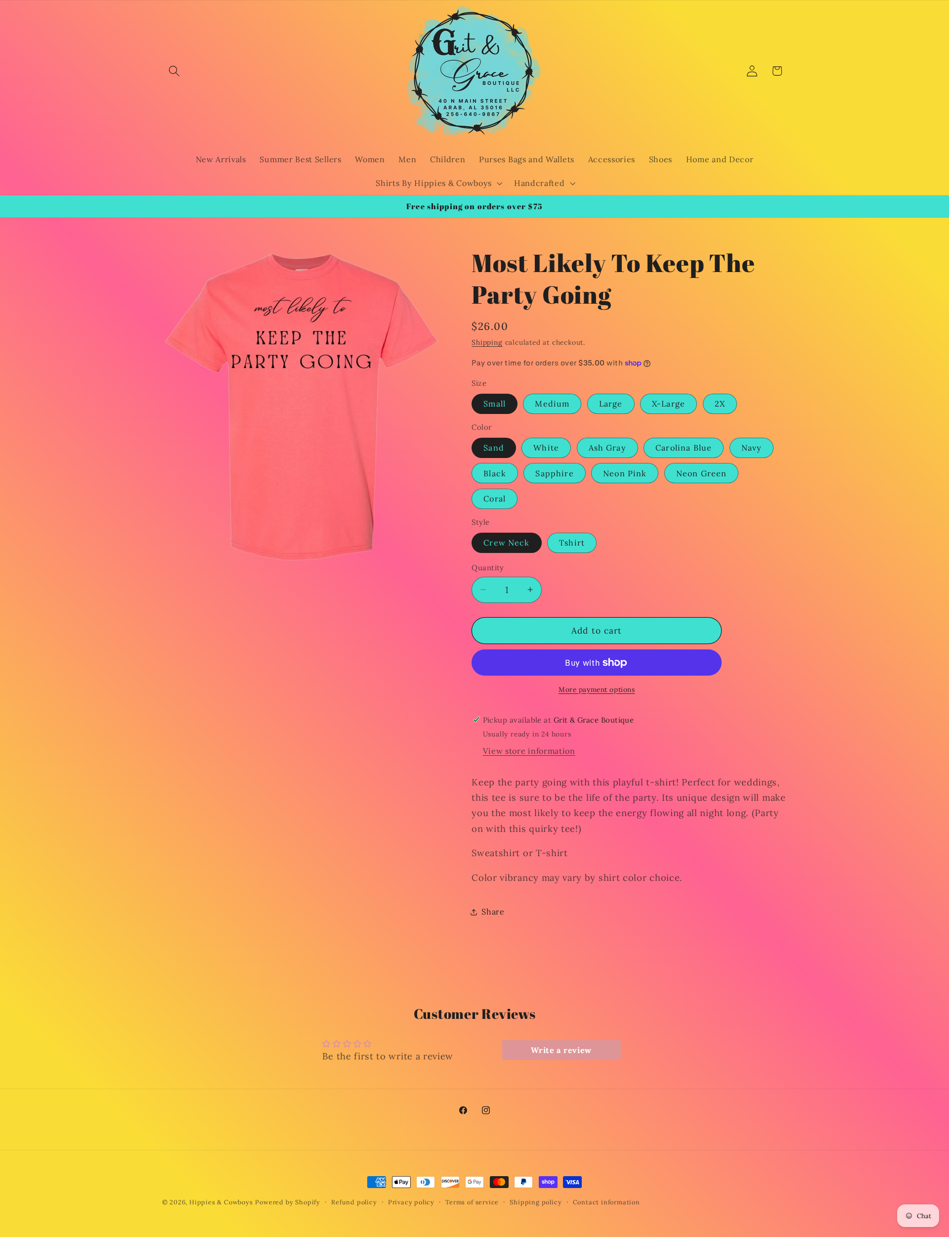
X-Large (668, 404)
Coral (494, 499)
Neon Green (701, 473)
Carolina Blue (683, 448)
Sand (493, 448)
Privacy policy (411, 1202)
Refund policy (354, 1202)
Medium (552, 404)
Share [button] (492, 911)
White (546, 448)
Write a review (561, 1050)
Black (494, 473)
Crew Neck (506, 543)
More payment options (597, 689)
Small (494, 404)
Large (611, 404)
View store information (529, 751)
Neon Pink (625, 473)
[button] (174, 71)
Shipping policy (535, 1202)
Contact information (606, 1202)
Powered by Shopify (287, 1202)
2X (720, 404)
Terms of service (472, 1202)
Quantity (488, 567)
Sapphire (554, 473)
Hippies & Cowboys (221, 1202)
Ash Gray (607, 448)
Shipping (487, 342)
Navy (751, 448)
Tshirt (572, 543)
